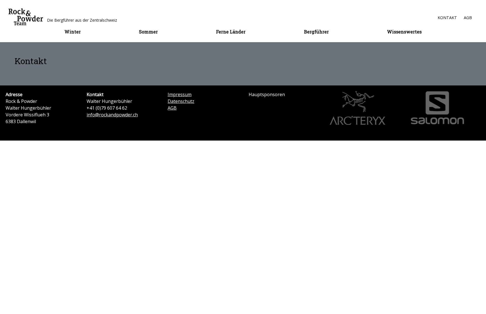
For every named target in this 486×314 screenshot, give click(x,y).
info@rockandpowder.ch (112, 115)
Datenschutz (181, 101)
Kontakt (447, 17)
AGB (468, 17)
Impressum (180, 94)
